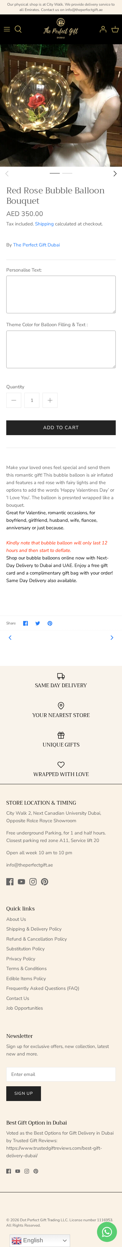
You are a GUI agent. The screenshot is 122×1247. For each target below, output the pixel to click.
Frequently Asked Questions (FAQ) (42, 988)
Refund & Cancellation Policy (36, 939)
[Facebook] (9, 881)
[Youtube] (21, 881)
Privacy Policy (20, 959)
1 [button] (54, 173)
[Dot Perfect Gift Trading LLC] (61, 29)
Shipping (44, 224)
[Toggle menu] (7, 29)
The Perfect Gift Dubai (36, 245)
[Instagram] (33, 881)
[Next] (115, 174)
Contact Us (17, 998)
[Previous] (7, 174)
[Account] (101, 29)
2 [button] (67, 173)
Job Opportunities (24, 1008)
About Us (16, 919)
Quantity (15, 387)
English (32, 1240)
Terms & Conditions (26, 968)
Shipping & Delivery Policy (34, 929)
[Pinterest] (44, 881)
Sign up (23, 1093)
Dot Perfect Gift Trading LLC (44, 1220)
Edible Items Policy (26, 978)
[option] (61, 105)
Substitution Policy (25, 949)
